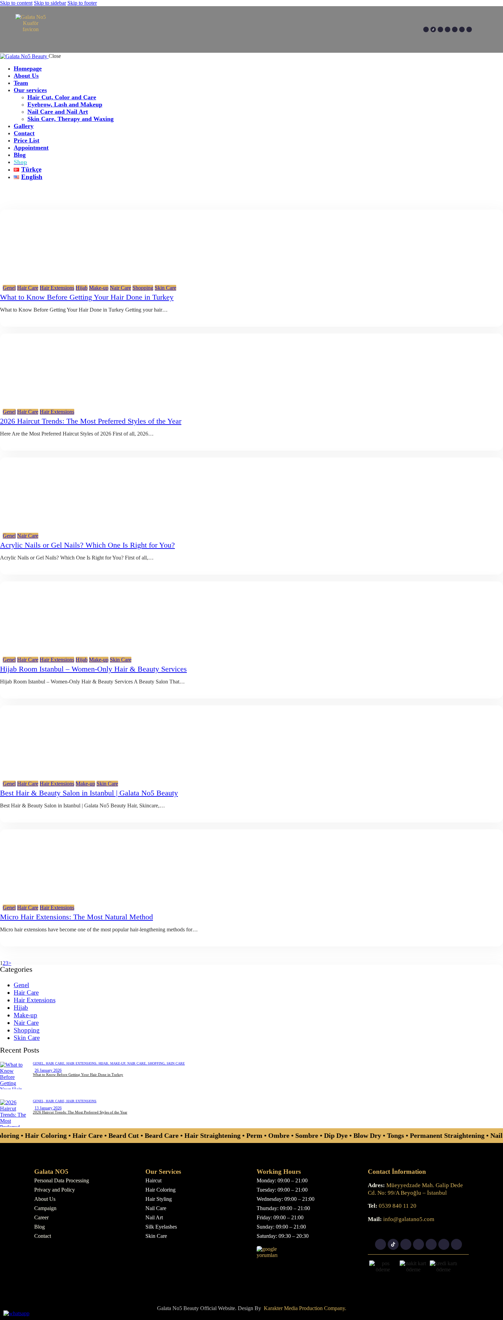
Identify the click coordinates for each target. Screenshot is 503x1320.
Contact (42, 1236)
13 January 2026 (48, 1108)
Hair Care (27, 288)
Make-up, (118, 1063)
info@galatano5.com (408, 1219)
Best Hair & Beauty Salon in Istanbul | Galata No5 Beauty (89, 793)
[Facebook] (447, 29)
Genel (9, 288)
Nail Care (155, 1208)
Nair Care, (137, 1063)
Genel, (39, 1063)
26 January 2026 (48, 1070)
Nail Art (154, 1217)
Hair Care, (56, 1063)
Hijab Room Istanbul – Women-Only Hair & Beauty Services (93, 669)
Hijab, (104, 1063)
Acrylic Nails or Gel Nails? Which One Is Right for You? (87, 545)
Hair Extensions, (82, 1063)
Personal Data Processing (61, 1180)
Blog (39, 1227)
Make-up (98, 288)
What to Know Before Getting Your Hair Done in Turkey (86, 297)
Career (41, 1217)
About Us (44, 1199)
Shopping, (157, 1063)
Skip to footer (82, 3)
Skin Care (165, 288)
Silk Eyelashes (161, 1227)
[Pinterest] (469, 29)
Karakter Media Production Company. (305, 1308)
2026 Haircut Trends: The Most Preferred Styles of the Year (90, 421)
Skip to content (16, 3)
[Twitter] (462, 29)
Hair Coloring (160, 1190)
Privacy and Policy (54, 1190)
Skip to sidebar (50, 3)
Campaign (45, 1208)
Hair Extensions (57, 288)
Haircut (153, 1180)
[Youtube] (440, 29)
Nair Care (120, 288)
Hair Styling (158, 1199)
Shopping (142, 288)
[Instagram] (426, 29)
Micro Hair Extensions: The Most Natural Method (76, 917)
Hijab (82, 288)
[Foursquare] (454, 29)
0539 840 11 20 (396, 1206)
